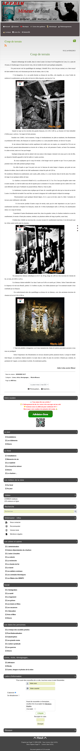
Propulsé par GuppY (27, 742)
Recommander (15, 526)
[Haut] (77, 225)
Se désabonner (12, 695)
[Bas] (77, 230)
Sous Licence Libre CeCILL (50, 742)
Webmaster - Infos (40, 518)
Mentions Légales (16, 534)
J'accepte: (30, 709)
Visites (40, 495)
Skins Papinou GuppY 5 (33, 744)
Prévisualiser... (34, 389)
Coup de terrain (13, 41)
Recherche (40, 507)
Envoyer (40, 724)
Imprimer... (46, 389)
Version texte (14, 530)
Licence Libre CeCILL (47, 744)
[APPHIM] (40, 11)
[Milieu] (77, 228)
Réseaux (40, 730)
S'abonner (10, 692)
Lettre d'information (40, 676)
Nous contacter (15, 522)
